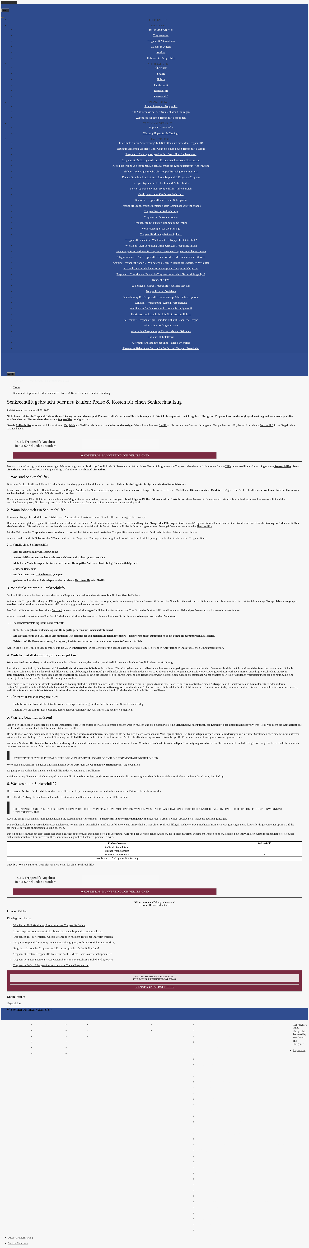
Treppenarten (161, 35)
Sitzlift (161, 73)
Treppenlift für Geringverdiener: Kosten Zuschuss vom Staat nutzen (161, 160)
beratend (95, 776)
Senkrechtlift (161, 96)
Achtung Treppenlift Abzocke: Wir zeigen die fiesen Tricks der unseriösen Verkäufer (161, 262)
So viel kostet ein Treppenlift (161, 106)
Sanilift (80, 490)
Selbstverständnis (54, 380)
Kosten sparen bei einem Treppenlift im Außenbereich (161, 188)
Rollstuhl (57, 610)
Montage (131, 758)
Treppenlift (158, 19)
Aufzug (215, 683)
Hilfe (228, 466)
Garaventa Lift (99, 490)
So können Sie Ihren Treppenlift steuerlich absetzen (160, 285)
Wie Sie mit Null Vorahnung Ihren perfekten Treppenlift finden (161, 245)
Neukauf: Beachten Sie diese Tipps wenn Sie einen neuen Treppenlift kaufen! (161, 148)
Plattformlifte (72, 517)
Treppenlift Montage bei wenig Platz (161, 234)
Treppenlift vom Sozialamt (161, 291)
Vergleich (69, 425)
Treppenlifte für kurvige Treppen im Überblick (160, 222)
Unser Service (36, 380)
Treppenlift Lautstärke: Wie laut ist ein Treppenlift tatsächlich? (161, 240)
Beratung (157, 25)
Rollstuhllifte (23, 425)
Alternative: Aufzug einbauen (161, 325)
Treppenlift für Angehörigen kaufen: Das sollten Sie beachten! (161, 154)
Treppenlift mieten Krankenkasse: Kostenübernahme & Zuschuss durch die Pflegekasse (63, 959)
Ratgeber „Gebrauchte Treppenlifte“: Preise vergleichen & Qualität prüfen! (56, 948)
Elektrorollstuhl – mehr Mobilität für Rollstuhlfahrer (161, 314)
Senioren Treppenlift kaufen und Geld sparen (161, 200)
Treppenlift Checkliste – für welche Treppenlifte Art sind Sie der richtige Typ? (161, 274)
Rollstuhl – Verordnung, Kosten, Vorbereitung (161, 302)
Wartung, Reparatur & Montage (161, 133)
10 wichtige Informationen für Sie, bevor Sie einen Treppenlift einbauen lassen (161, 251)
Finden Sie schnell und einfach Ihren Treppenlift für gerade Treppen (161, 177)
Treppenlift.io (14, 1003)
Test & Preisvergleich (161, 29)
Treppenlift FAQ (161, 279)
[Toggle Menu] (2, 17)
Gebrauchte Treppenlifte (161, 58)
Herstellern (48, 490)
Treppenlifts (65, 419)
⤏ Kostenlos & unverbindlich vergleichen (114, 455)
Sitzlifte (53, 517)
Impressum (299, 1050)
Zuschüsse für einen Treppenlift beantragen (161, 117)
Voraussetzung (207, 671)
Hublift (161, 79)
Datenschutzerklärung (20, 1237)
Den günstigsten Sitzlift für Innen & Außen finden (160, 183)
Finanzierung (157, 102)
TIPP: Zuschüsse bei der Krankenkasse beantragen (161, 111)
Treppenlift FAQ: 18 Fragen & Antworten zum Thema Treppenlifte (51, 965)
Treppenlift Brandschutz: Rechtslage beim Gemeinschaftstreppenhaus (161, 205)
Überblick (161, 67)
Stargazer (298, 1043)
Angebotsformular (76, 833)
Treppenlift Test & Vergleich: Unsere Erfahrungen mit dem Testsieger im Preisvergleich (63, 936)
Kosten (16, 791)
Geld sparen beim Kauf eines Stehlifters (161, 194)
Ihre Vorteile (20, 380)
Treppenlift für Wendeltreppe (161, 217)
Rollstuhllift (161, 90)
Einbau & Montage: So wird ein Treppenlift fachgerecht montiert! (161, 171)
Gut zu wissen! (158, 138)
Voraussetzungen (257, 674)
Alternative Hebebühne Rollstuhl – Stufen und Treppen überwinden (160, 348)
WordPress (299, 1037)
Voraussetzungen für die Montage (161, 228)
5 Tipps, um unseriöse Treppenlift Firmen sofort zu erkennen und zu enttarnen (161, 257)
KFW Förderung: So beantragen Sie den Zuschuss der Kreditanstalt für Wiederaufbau (161, 165)
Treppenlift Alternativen (161, 41)
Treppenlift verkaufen (161, 127)
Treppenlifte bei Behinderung (161, 211)
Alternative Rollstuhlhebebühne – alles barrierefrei (161, 342)
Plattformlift (161, 85)
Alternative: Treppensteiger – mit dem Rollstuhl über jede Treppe (161, 319)
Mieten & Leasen (161, 46)
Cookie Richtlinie (18, 1243)
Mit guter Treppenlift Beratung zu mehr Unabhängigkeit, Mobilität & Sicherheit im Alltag (64, 942)
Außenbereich (44, 574)
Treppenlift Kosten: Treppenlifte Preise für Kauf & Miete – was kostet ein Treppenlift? (62, 953)
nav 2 (10, 374)
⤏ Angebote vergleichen (154, 987)
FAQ (66, 380)
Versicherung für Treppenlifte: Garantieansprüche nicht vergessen (161, 297)
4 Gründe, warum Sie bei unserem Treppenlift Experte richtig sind (161, 268)
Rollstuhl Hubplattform (161, 336)
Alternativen (157, 63)
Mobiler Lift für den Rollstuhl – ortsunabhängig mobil (161, 308)
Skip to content (9, 2)
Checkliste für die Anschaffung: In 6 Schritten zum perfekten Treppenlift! (161, 142)
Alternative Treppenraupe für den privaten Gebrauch (161, 331)
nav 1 (5, 10)
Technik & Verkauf (157, 123)
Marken (161, 52)
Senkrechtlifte (282, 466)
